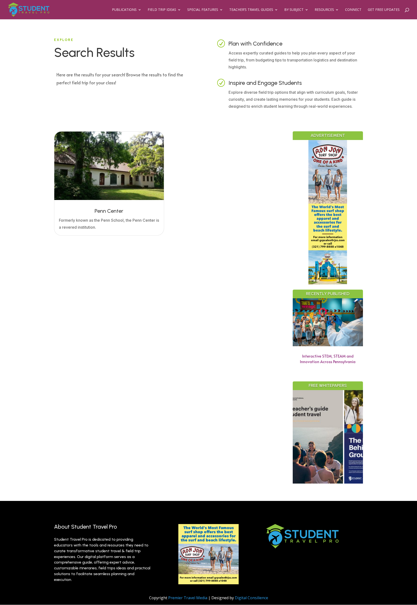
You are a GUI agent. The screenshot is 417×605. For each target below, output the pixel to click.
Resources (324, 10)
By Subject (294, 10)
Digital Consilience (251, 597)
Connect (353, 10)
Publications (124, 10)
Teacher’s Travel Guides (251, 10)
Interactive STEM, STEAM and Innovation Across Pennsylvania (327, 358)
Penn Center (109, 211)
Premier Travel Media (187, 597)
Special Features (202, 10)
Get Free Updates (384, 10)
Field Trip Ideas (162, 10)
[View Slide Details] (362, 437)
